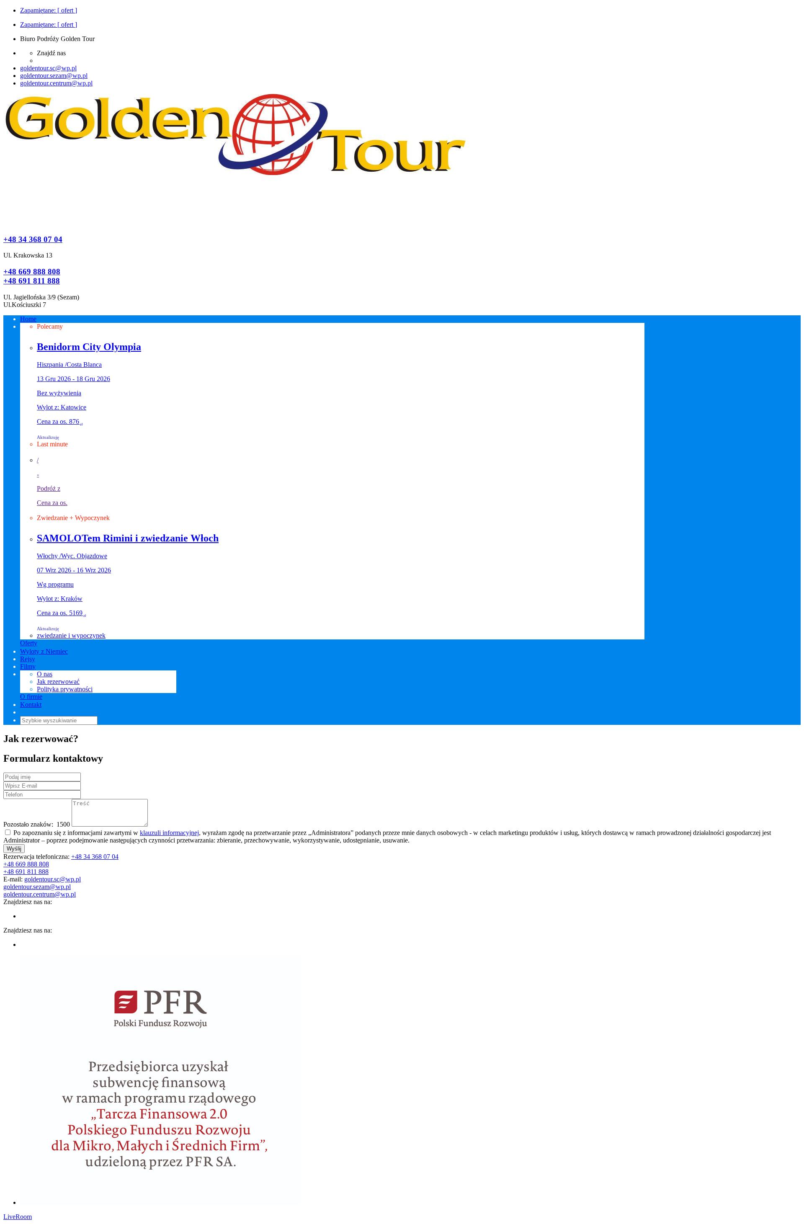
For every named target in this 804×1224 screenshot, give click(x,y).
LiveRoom (17, 1216)
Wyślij (14, 848)
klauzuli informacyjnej (169, 832)
